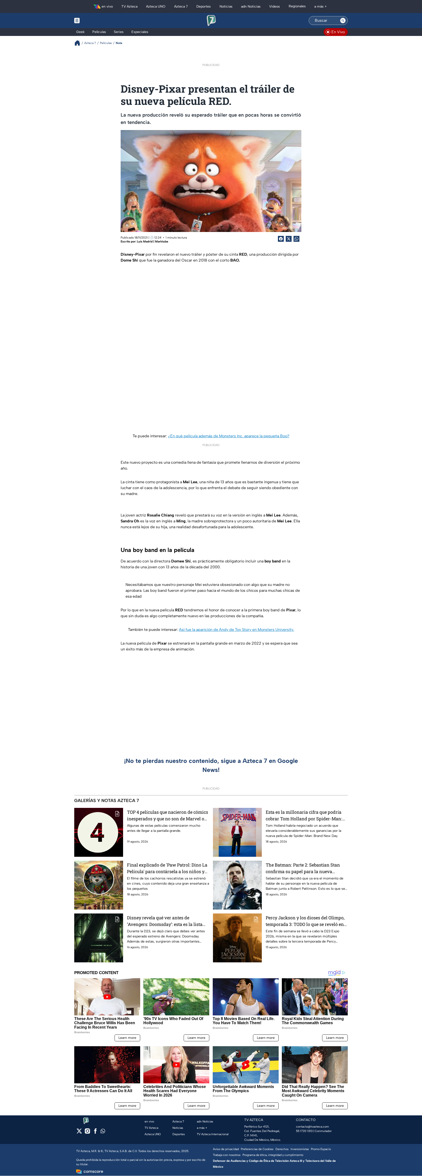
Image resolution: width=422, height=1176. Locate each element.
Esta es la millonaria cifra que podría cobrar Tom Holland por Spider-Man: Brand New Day (304, 815)
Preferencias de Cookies (257, 1149)
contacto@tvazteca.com (312, 1126)
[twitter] (79, 1132)
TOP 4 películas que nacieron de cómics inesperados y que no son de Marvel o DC (167, 815)
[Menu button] (93, 20)
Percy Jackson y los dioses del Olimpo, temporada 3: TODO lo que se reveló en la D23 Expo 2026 (305, 921)
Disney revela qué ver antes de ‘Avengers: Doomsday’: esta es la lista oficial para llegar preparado (164, 921)
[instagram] (87, 1132)
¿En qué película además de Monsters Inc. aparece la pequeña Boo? (228, 436)
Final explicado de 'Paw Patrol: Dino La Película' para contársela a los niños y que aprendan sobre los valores (167, 868)
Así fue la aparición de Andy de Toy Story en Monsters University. (236, 629)
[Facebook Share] (281, 239)
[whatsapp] (102, 1132)
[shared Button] (296, 239)
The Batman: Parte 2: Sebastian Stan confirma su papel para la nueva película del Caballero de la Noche (303, 868)
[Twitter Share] (289, 239)
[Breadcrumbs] (79, 43)
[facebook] (95, 1132)
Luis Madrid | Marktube (152, 241)
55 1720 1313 (304, 1131)
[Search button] (343, 20)
